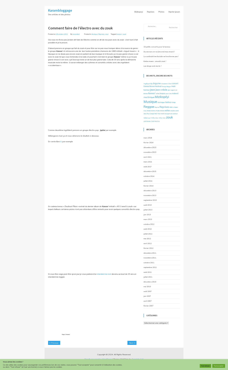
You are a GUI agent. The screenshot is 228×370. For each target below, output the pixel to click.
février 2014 (148, 186)
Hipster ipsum (174, 12)
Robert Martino (151, 111)
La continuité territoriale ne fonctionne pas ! (161, 56)
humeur (147, 90)
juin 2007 (147, 296)
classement (164, 84)
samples (172, 111)
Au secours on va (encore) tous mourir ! (159, 52)
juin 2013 (147, 215)
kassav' (119, 34)
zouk (106, 34)
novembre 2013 (150, 195)
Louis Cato (168, 93)
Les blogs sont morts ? (152, 66)
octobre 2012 (149, 224)
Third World (160, 113)
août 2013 (148, 205)
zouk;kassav (147, 121)
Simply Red (153, 113)
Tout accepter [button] (219, 366)
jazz (152, 89)
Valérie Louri (147, 118)
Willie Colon (154, 118)
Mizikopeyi (138, 12)
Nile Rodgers (161, 102)
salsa (167, 110)
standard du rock (104, 274)
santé (177, 111)
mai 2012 (147, 239)
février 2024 (148, 143)
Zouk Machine (155, 121)
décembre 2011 (150, 253)
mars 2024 (148, 138)
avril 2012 (148, 243)
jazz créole (161, 89)
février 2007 (148, 306)
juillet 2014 (148, 181)
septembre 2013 (150, 200)
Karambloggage (60, 10)
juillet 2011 (148, 277)
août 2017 (148, 167)
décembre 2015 (150, 171)
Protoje (173, 102)
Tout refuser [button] (205, 366)
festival (158, 86)
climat (170, 84)
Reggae (149, 106)
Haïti (173, 86)
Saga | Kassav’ (66, 334)
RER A (172, 107)
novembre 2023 (150, 152)
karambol (76, 34)
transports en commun (171, 113)
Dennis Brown (149, 86)
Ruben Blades (160, 111)
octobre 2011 (149, 263)
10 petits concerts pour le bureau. (157, 47)
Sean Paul (147, 113)
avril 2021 (148, 157)
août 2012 (148, 229)
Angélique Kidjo (148, 84)
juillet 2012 (148, 234)
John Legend (171, 90)
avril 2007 (148, 301)
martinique (149, 97)
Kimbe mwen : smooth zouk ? (155, 61)
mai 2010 (147, 287)
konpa (162, 93)
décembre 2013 (150, 191)
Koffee (157, 93)
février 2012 (148, 248)
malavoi (175, 93)
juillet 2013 (148, 210)
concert (175, 83)
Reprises (150, 12)
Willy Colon (162, 118)
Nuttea (168, 102)
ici (61, 141)
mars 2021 (148, 162)
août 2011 (148, 272)
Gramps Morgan (166, 86)
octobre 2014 (149, 176)
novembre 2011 (150, 258)
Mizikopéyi (162, 97)
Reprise (157, 107)
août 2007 (148, 291)
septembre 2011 (150, 267)
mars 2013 (148, 219)
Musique (94, 34)
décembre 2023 (150, 147)
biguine (157, 83)
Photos (161, 12)
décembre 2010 (150, 282)
